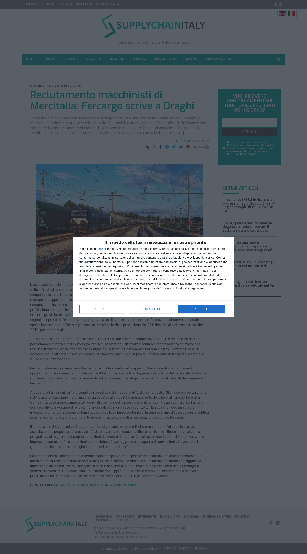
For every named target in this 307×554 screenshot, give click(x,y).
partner (101, 248)
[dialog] (153, 277)
